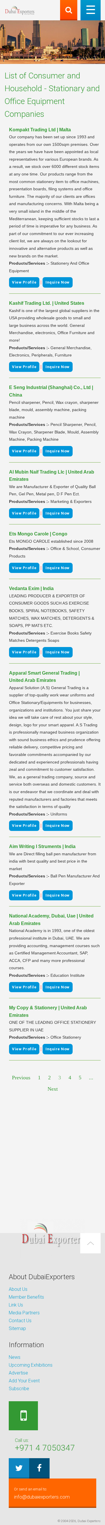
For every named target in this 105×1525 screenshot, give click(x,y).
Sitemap (17, 1328)
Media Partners (24, 1313)
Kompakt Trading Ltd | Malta (40, 129)
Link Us (16, 1305)
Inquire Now (58, 282)
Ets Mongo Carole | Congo (38, 533)
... (91, 1077)
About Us (18, 1289)
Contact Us (20, 1320)
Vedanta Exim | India (31, 588)
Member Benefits (26, 1297)
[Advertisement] (52, 1156)
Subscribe (19, 1388)
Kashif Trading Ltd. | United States (46, 303)
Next (53, 1089)
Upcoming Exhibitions (30, 1365)
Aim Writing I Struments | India (42, 846)
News (14, 1357)
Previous (21, 1077)
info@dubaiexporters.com (42, 1493)
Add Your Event (24, 1381)
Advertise (18, 1373)
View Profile (24, 282)
